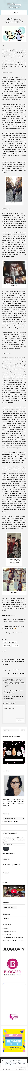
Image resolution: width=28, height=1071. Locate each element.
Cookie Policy (10, 1064)
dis (3, 68)
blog (16, 659)
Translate (15, 821)
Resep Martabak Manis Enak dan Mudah (13, 937)
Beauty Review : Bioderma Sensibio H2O (13, 940)
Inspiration (5, 661)
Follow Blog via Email (10, 833)
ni (4, 68)
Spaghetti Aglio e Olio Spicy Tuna (12, 670)
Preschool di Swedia (8, 934)
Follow (6, 848)
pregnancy (5, 664)
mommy (11, 661)
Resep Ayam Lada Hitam (9, 931)
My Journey (14, 4)
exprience (21, 661)
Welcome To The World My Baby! (16, 673)
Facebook (6, 873)
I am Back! (5, 928)
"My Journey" (11, 659)
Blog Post (21, 659)
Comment (19, 720)
